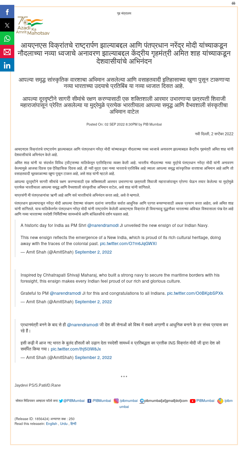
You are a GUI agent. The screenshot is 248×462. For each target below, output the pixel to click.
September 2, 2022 (93, 252)
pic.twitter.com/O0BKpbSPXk (195, 293)
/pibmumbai (129, 400)
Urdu (64, 423)
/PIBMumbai (205, 400)
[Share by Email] (7, 51)
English (52, 423)
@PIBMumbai (74, 400)
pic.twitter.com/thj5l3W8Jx (76, 349)
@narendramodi (103, 225)
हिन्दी (73, 423)
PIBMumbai (102, 400)
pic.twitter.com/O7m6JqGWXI (128, 243)
